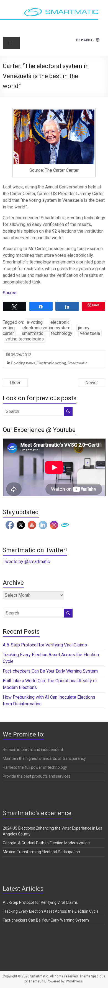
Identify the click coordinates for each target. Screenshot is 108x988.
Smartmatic (78, 362)
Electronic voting (51, 362)
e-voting (35, 322)
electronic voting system (46, 327)
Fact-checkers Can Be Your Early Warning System (51, 671)
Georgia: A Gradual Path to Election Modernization (46, 843)
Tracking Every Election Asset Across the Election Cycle (51, 911)
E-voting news (23, 362)
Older (15, 382)
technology (61, 333)
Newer (91, 382)
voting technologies (25, 339)
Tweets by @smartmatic (26, 561)
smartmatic (32, 333)
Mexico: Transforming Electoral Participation (41, 852)
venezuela (90, 333)
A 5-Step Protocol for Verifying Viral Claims (45, 645)
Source (9, 292)
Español (86, 39)
